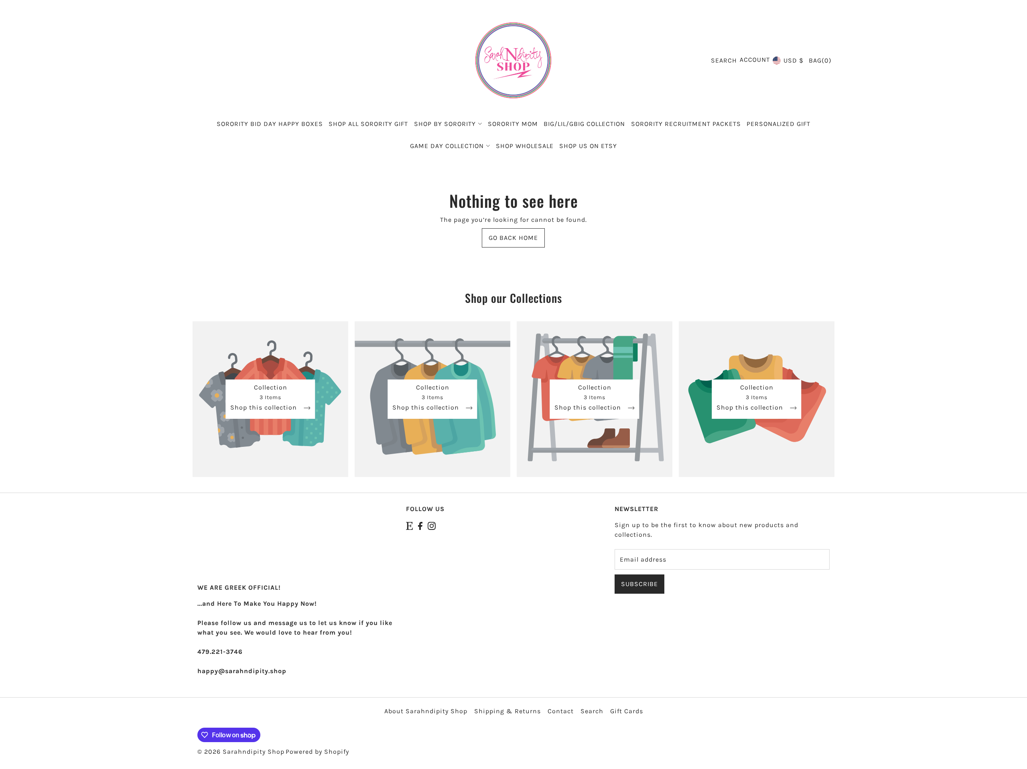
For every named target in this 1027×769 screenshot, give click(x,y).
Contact (561, 711)
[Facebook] (420, 525)
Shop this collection (264, 407)
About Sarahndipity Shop (425, 711)
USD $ (793, 60)
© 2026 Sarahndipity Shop (240, 751)
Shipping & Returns (507, 711)
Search (591, 711)
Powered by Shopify (317, 751)
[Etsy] (409, 525)
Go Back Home (513, 237)
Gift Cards (626, 711)
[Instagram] (432, 525)
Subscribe (639, 584)
